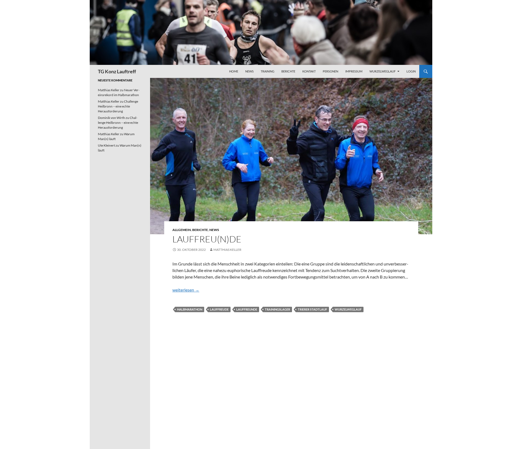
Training (267, 71)
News (249, 71)
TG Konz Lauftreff (117, 71)
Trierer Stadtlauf (312, 309)
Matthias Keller (227, 250)
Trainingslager (277, 309)
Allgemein (181, 230)
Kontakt (309, 71)
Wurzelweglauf (382, 71)
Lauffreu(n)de (206, 239)
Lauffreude (219, 309)
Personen (330, 71)
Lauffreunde (246, 309)
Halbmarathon (189, 309)
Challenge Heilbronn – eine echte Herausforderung (118, 106)
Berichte (288, 71)
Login (411, 71)
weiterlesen (185, 289)
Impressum (353, 71)
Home (233, 71)
